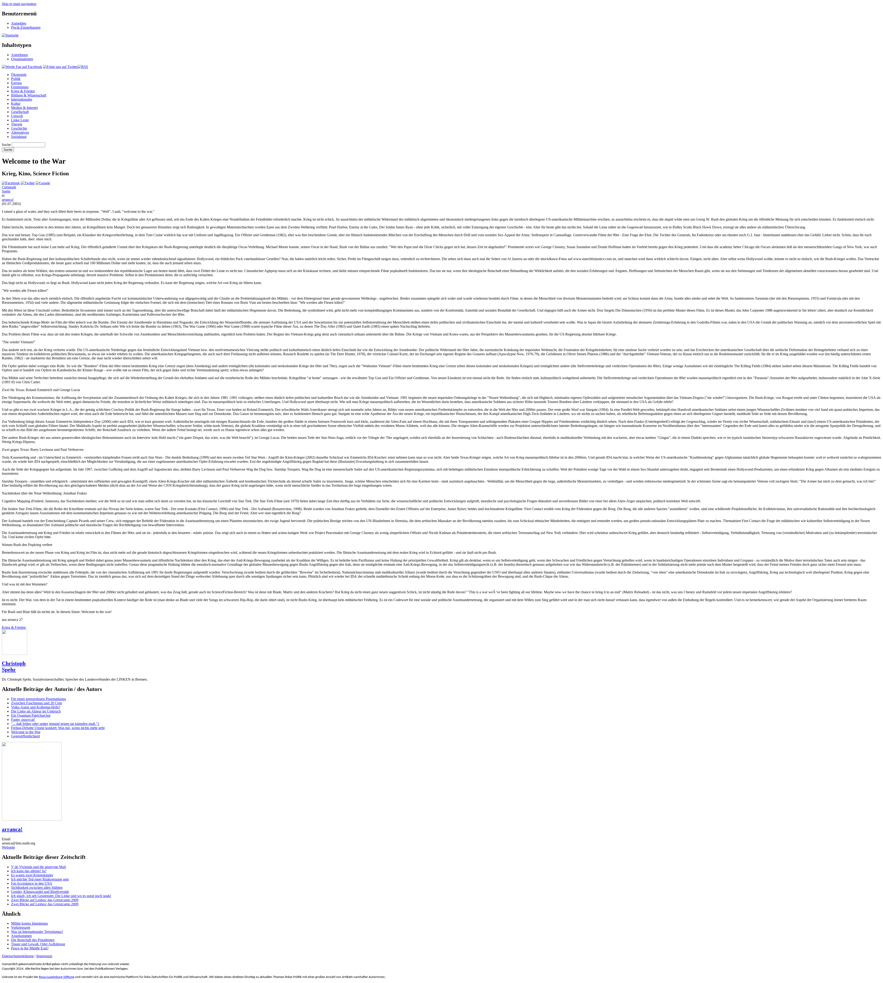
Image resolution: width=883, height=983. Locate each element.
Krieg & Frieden (23, 91)
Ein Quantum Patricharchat (30, 715)
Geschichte (19, 128)
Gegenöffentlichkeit (25, 736)
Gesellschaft (20, 112)
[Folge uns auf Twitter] (60, 67)
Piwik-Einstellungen (25, 27)
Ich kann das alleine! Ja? (28, 871)
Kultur (15, 103)
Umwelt (17, 116)
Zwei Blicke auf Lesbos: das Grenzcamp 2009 (44, 900)
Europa (16, 83)
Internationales (21, 99)
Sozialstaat (18, 137)
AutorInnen (19, 55)
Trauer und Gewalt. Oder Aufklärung (38, 944)
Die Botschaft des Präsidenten (32, 940)
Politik (15, 79)
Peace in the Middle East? (30, 948)
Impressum (44, 956)
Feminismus (20, 87)
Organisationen (22, 59)
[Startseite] (10, 35)
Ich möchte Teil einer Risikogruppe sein (40, 879)
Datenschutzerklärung (18, 956)
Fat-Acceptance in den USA (31, 883)
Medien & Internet (24, 108)
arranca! (8, 200)
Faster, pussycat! (23, 720)
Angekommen (21, 936)
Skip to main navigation (19, 4)
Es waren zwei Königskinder (32, 875)
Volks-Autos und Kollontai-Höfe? (35, 707)
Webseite (8, 847)
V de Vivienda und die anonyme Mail (38, 867)
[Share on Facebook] (11, 183)
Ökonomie (18, 75)
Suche (6, 145)
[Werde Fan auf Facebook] (22, 67)
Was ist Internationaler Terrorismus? (37, 932)
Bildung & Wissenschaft (28, 95)
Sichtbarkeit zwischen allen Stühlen (37, 887)
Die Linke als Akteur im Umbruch (36, 711)
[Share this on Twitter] (28, 183)
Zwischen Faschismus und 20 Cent (36, 703)
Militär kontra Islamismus (29, 923)
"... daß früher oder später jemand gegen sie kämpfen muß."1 (55, 724)
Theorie (16, 124)
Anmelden (18, 23)
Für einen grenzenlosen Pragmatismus (38, 699)
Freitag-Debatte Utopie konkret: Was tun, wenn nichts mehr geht (58, 728)
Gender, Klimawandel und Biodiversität (40, 892)
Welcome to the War (25, 732)
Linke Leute (20, 120)
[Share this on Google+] (43, 183)
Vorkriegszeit (20, 927)
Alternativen (20, 132)
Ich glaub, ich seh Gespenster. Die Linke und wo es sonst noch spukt (61, 896)
